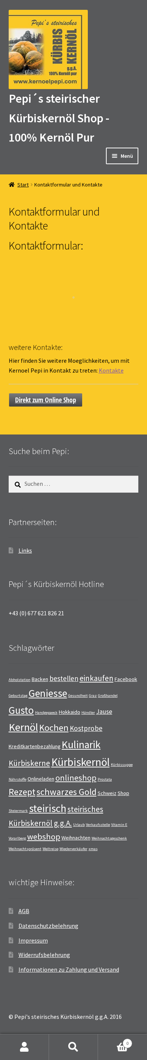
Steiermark (18, 810)
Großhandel (108, 695)
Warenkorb (113, 1040)
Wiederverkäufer (73, 848)
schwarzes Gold (66, 792)
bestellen (63, 678)
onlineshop (75, 777)
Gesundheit (78, 695)
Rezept (22, 792)
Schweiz (107, 793)
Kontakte (111, 370)
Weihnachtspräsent (25, 848)
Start (23, 184)
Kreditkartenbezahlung (35, 746)
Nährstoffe (17, 779)
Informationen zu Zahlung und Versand (68, 969)
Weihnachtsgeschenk (109, 838)
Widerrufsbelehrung (44, 954)
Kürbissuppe (122, 764)
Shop (123, 793)
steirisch (47, 808)
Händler (88, 712)
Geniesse (48, 693)
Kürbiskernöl (80, 762)
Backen (40, 679)
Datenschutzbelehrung (48, 925)
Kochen (54, 727)
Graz (93, 695)
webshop (43, 836)
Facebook (126, 679)
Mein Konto (24, 1047)
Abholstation (20, 679)
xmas (93, 848)
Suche (73, 1047)
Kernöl (23, 727)
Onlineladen (41, 778)
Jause (104, 711)
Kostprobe (86, 728)
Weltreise (50, 848)
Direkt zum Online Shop (45, 399)
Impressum (33, 940)
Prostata (105, 779)
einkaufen (96, 678)
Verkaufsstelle (98, 824)
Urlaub (79, 824)
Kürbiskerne (29, 763)
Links (25, 550)
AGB (23, 911)
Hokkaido (69, 712)
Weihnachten (75, 837)
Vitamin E (119, 824)
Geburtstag (18, 695)
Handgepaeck (46, 712)
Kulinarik (81, 744)
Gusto (21, 710)
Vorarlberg (17, 838)
